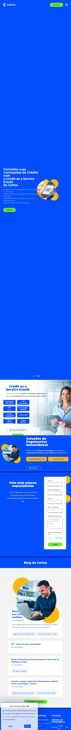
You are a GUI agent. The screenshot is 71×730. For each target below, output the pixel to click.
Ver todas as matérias (35, 702)
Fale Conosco (33, 468)
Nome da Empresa (54, 490)
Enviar (55, 545)
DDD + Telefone (53, 507)
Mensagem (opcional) (55, 516)
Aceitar (27, 726)
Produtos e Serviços (42, 720)
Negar (10, 726)
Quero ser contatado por (54, 533)
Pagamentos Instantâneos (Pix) (24, 634)
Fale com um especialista (17, 430)
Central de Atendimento (58, 721)
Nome (50, 481)
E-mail (50, 498)
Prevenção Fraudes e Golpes (47, 634)
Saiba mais (9, 210)
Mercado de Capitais (19, 671)
